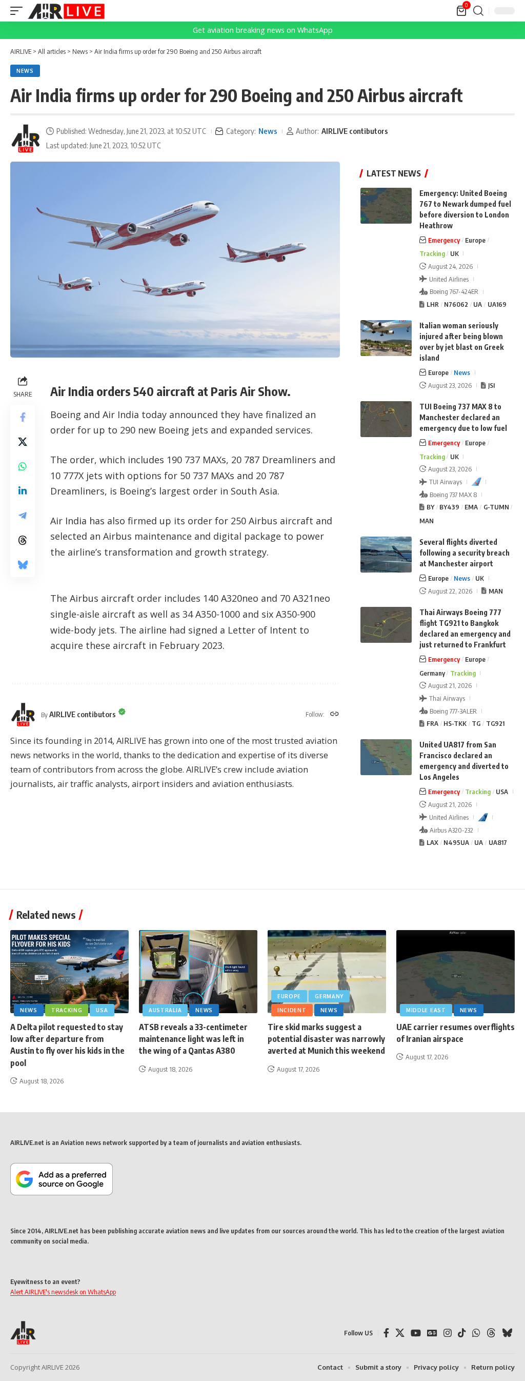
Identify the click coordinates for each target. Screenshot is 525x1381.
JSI (491, 385)
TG (476, 723)
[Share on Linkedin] (22, 491)
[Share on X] (22, 441)
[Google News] (432, 1333)
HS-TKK (455, 723)
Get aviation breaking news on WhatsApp (263, 30)
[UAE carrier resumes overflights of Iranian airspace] (455, 971)
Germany (432, 673)
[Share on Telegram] (22, 515)
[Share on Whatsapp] (22, 466)
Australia (165, 1010)
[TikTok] (462, 1333)
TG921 (495, 723)
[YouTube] (415, 1333)
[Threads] (491, 1333)
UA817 (498, 842)
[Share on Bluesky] (22, 565)
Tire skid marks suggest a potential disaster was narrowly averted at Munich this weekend (326, 1039)
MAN (426, 521)
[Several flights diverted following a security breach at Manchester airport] (386, 555)
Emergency (444, 240)
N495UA (456, 842)
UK (454, 253)
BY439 (449, 507)
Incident (292, 1010)
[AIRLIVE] (66, 11)
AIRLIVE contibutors (354, 130)
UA (477, 304)
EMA (471, 507)
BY (430, 507)
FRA (432, 723)
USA (502, 791)
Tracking (432, 253)
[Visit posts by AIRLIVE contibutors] (25, 138)
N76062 (456, 304)
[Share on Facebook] (22, 417)
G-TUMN (496, 507)
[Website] (334, 714)
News (25, 71)
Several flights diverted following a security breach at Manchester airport (464, 553)
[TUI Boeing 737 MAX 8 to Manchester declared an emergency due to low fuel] (386, 419)
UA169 (497, 304)
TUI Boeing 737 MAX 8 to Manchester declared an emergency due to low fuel (463, 417)
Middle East (426, 1010)
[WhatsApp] (476, 1333)
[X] (400, 1333)
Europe (475, 240)
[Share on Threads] (22, 540)
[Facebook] (386, 1333)
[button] (19, 11)
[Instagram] (447, 1333)
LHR (433, 304)
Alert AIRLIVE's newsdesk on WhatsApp (63, 1292)
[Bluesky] (507, 1333)
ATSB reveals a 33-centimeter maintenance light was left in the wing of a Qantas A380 (193, 1039)
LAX (432, 842)
